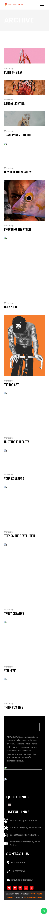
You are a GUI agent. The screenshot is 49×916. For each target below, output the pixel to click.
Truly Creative (14, 613)
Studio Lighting (14, 103)
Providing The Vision (17, 229)
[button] (9, 804)
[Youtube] (20, 888)
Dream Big (10, 307)
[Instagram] (26, 888)
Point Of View (13, 72)
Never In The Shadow (18, 172)
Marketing (8, 68)
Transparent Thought (19, 135)
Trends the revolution (19, 536)
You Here (10, 670)
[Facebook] (9, 888)
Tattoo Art (11, 384)
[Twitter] (15, 888)
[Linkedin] (31, 888)
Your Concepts (14, 478)
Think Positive (13, 707)
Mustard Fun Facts (17, 442)
